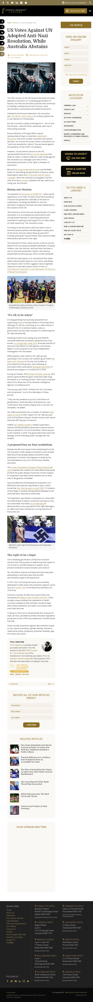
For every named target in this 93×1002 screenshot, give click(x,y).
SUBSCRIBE (31, 725)
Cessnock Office (72, 972)
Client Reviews (70, 210)
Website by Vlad (81, 995)
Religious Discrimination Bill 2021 (33, 597)
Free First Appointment (74, 214)
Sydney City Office (45, 906)
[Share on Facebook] (2, 21)
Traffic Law (69, 109)
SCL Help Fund (70, 122)
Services (67, 113)
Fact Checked (15, 57)
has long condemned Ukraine (27, 169)
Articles (16, 23)
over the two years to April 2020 (30, 488)
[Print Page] (2, 54)
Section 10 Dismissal (73, 118)
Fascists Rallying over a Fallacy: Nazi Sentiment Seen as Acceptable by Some (36, 759)
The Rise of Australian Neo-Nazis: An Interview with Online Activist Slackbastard (36, 772)
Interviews (68, 126)
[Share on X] (2, 27)
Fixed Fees (68, 202)
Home (9, 23)
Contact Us (69, 222)
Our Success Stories (73, 206)
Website (18, 674)
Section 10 (68, 234)
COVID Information (72, 130)
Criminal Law (70, 105)
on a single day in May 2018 (25, 343)
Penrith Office (71, 939)
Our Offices (69, 218)
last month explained (39, 154)
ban (20, 322)
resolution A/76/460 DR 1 (32, 194)
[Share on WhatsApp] (2, 38)
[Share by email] (2, 48)
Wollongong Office (46, 955)
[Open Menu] (90, 10)
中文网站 (67, 239)
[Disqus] (31, 860)
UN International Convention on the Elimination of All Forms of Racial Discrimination (31, 269)
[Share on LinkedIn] (2, 32)
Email (12, 674)
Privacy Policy (10, 992)
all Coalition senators (23, 425)
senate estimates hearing (39, 374)
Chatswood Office (73, 922)
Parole (67, 140)
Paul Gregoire (18, 55)
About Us (68, 198)
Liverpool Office (44, 922)
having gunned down (41, 367)
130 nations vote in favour (22, 116)
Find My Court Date (72, 230)
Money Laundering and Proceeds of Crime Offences (76, 135)
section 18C (21, 587)
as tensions (24, 180)
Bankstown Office (73, 955)
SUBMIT (76, 81)
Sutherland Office (45, 972)
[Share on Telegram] (2, 43)
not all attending (37, 503)
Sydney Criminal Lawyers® (21, 658)
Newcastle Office (45, 939)
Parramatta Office (73, 906)
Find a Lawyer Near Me (74, 226)
